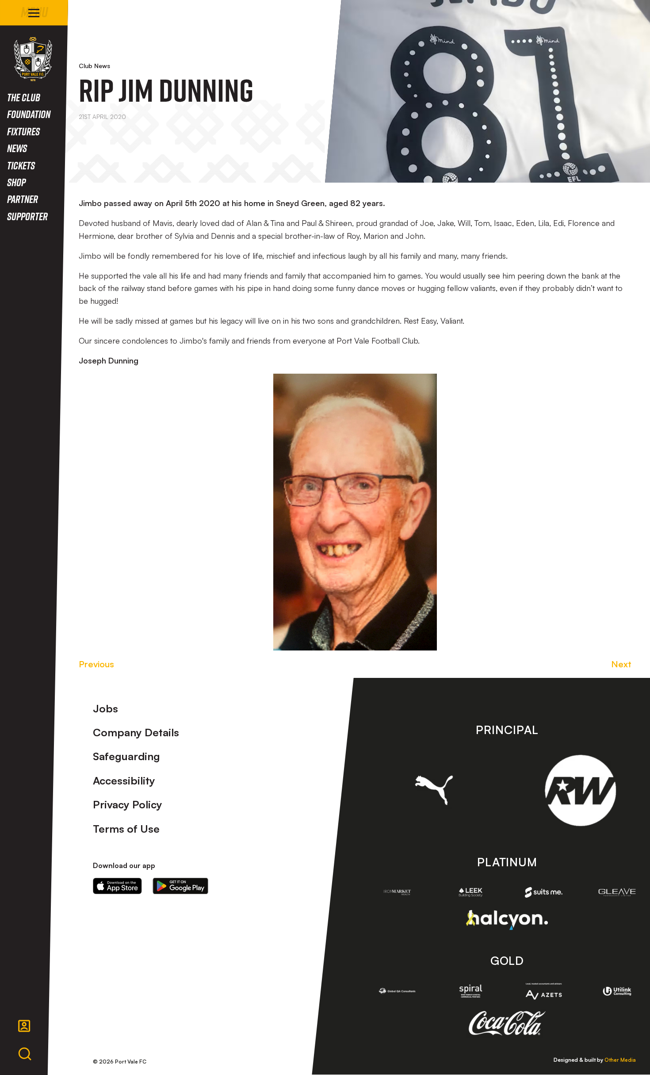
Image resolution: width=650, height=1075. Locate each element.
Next (621, 663)
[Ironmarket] (398, 892)
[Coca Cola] (507, 1023)
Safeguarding (126, 756)
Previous (96, 663)
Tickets (21, 165)
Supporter (27, 216)
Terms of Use (126, 828)
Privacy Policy (127, 804)
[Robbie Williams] (580, 790)
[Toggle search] (24, 1054)
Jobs (105, 708)
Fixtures (23, 131)
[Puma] (434, 790)
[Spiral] (470, 991)
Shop (16, 182)
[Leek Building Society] (470, 892)
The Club (23, 97)
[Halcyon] (507, 920)
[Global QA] (398, 991)
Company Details (136, 732)
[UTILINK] (617, 991)
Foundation (28, 113)
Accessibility (124, 780)
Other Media (620, 1059)
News (17, 148)
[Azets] (544, 991)
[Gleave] (617, 892)
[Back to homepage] (33, 59)
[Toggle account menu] (24, 1025)
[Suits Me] (544, 892)
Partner (22, 198)
